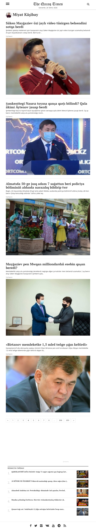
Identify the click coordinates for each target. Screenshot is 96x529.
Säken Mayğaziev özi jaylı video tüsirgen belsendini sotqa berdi (46, 25)
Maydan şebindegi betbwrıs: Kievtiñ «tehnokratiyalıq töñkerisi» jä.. (38, 500)
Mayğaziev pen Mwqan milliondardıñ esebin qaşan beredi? (45, 266)
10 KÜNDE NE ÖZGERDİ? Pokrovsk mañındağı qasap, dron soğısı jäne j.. (39, 481)
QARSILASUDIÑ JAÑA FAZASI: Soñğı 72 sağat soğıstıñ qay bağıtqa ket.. (39, 472)
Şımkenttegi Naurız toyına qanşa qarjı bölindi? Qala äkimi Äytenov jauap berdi (46, 105)
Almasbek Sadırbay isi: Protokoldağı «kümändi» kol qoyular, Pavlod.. (38, 490)
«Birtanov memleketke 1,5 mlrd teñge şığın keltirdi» (46, 344)
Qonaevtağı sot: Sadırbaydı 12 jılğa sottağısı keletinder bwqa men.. (37, 509)
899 (67, 420)
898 (60, 420)
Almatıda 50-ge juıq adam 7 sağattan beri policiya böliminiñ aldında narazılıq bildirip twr (45, 186)
